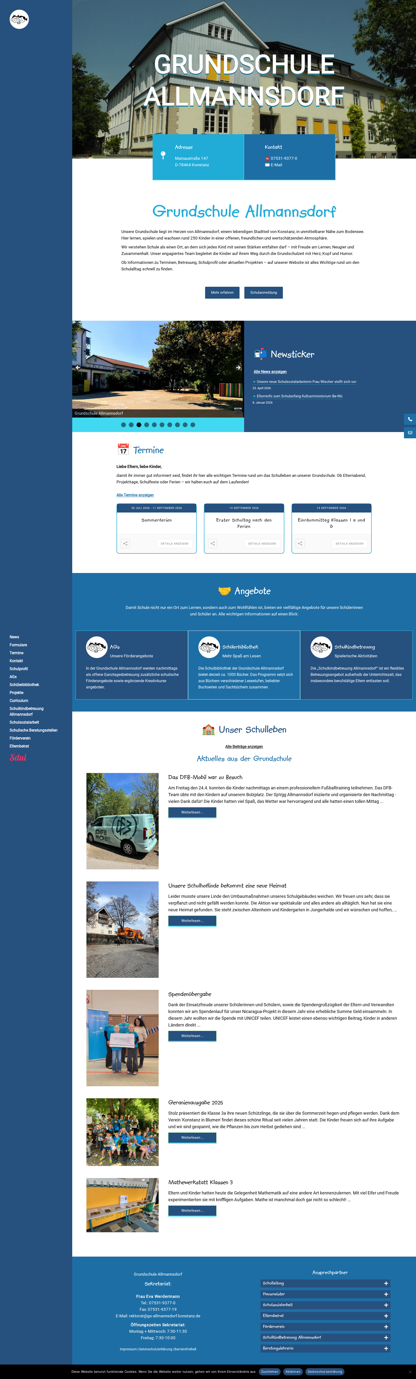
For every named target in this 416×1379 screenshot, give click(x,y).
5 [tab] (154, 424)
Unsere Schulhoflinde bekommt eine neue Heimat (227, 886)
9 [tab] (185, 424)
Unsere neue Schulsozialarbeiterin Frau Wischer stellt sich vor (306, 382)
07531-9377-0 (284, 158)
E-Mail (276, 164)
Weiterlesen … (192, 812)
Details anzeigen (174, 543)
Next (238, 368)
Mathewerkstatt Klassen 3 (200, 1182)
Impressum (128, 1349)
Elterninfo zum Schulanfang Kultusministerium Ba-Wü (299, 396)
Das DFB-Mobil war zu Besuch (205, 777)
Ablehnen (293, 1371)
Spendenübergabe (189, 994)
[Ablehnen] (410, 1371)
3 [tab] (138, 424)
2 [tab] (131, 424)
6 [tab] (162, 424)
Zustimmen (269, 1371)
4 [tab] (146, 424)
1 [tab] (123, 424)
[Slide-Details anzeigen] (158, 369)
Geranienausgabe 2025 (195, 1102)
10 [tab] (192, 424)
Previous (78, 368)
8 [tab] (177, 424)
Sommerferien (157, 520)
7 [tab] (169, 424)
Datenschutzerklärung (155, 1349)
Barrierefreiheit (185, 1349)
